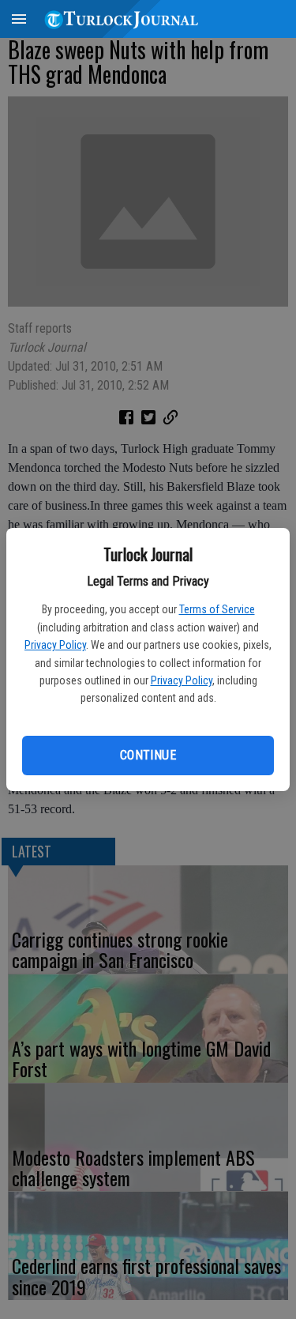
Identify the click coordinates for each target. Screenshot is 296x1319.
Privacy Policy (55, 645)
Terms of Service (217, 609)
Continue (148, 755)
